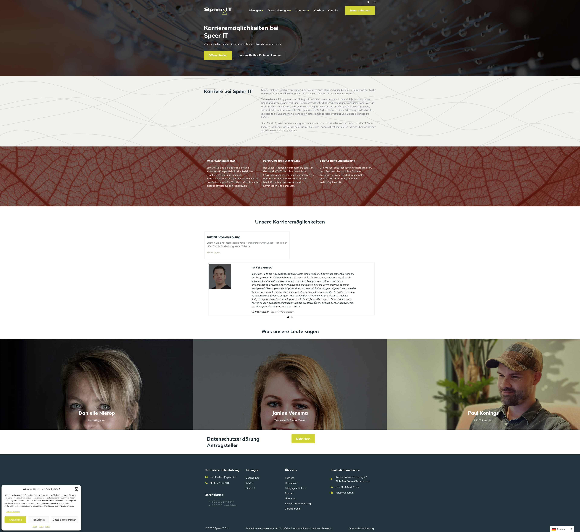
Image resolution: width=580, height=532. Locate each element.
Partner (289, 478)
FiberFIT (250, 473)
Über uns (290, 483)
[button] (76, 489)
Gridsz (249, 468)
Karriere (289, 463)
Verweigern (38, 519)
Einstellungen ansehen (64, 519)
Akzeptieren (15, 519)
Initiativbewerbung (223, 237)
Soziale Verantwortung (298, 488)
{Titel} (34, 527)
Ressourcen (291, 468)
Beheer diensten (13, 512)
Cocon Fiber (252, 463)
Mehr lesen (213, 252)
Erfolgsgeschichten (295, 473)
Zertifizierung (292, 494)
